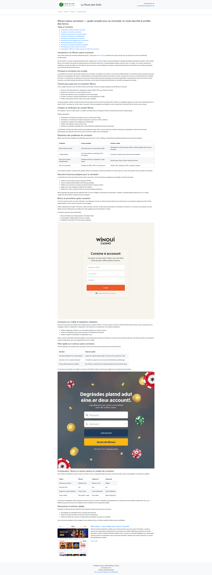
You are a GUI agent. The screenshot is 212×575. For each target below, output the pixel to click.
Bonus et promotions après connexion (72, 42)
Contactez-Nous (81, 12)
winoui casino (101, 55)
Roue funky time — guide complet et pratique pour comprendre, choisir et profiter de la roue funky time (122, 527)
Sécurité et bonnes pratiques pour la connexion (75, 40)
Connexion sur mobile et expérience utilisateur (74, 45)
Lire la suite (94, 541)
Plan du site (97, 572)
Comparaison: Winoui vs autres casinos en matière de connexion (80, 49)
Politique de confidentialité (110, 572)
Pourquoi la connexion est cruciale (71, 32)
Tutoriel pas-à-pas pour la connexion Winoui (74, 34)
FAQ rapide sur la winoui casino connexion (73, 47)
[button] (65, 540)
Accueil (60, 12)
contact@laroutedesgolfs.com (145, 6)
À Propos (72, 12)
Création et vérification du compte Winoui (73, 36)
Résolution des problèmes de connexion (73, 38)
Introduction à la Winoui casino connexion (73, 30)
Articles (66, 12)
